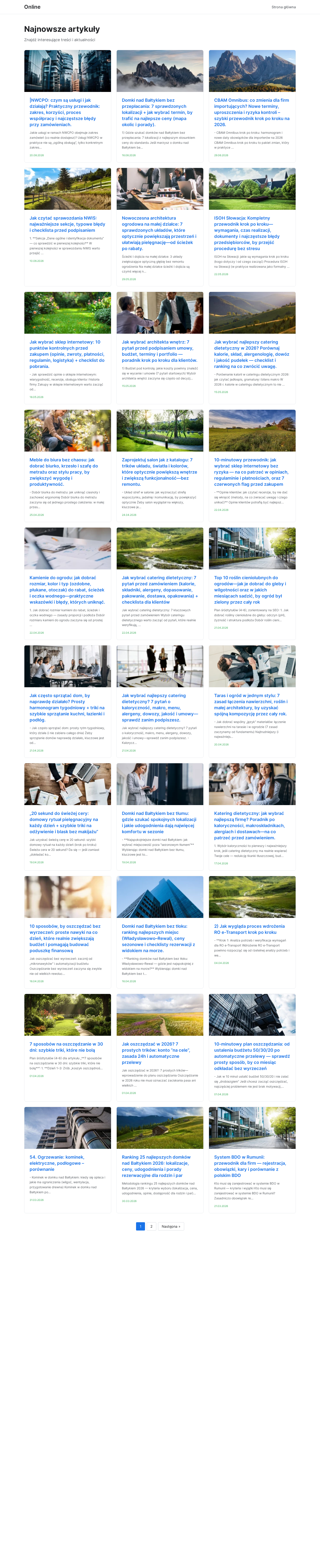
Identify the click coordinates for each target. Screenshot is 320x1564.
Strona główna (284, 7)
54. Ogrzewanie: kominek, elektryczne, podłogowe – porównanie (57, 1163)
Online (32, 7)
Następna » (171, 1226)
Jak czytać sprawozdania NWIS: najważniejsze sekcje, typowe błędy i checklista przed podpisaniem (67, 224)
